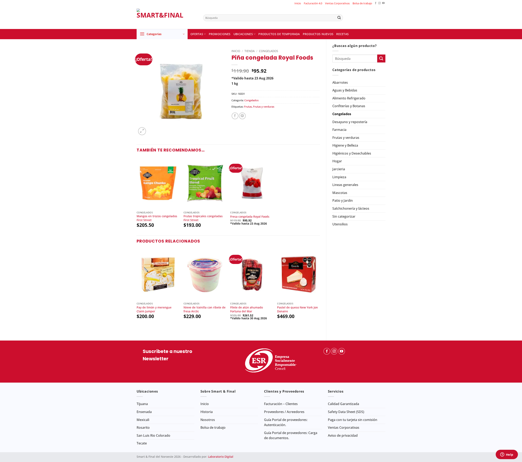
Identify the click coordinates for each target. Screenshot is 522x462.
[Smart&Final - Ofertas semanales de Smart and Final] (167, 18)
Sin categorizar (343, 216)
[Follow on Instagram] (379, 3)
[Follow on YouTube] (383, 3)
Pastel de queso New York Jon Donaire (297, 309)
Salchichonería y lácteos (350, 208)
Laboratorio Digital (220, 457)
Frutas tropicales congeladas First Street (203, 218)
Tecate (142, 443)
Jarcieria (338, 169)
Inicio (297, 3)
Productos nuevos (318, 34)
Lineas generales (345, 185)
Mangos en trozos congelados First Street (157, 218)
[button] (162, 34)
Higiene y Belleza (345, 145)
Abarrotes (340, 82)
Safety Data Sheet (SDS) (346, 412)
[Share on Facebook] (235, 115)
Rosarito (143, 427)
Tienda (249, 51)
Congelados (341, 114)
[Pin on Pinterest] (242, 115)
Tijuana (142, 404)
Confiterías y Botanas (348, 106)
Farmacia (339, 129)
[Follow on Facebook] (375, 3)
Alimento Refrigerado (348, 98)
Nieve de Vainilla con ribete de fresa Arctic (205, 309)
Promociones (220, 34)
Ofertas (196, 34)
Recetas (342, 34)
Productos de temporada (279, 34)
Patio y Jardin (342, 200)
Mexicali (143, 419)
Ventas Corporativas (337, 3)
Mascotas (339, 192)
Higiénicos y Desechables (351, 153)
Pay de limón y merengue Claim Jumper (154, 309)
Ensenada (144, 412)
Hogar (337, 161)
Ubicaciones (243, 34)
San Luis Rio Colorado (153, 435)
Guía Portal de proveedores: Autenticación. (285, 422)
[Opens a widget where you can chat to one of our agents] (506, 455)
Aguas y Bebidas (344, 90)
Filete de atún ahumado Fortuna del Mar (246, 309)
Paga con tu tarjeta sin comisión (352, 419)
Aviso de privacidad (343, 435)
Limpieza (339, 177)
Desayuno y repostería (349, 122)
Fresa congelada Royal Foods (249, 216)
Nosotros (207, 419)
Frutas (248, 106)
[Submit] (339, 17)
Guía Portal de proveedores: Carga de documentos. (290, 435)
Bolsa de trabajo (362, 3)
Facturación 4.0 (313, 3)
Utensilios (340, 224)
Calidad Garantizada (343, 404)
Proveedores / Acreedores (284, 412)
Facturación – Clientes (281, 404)
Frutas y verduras (345, 137)
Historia (206, 412)
